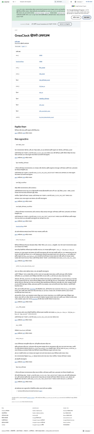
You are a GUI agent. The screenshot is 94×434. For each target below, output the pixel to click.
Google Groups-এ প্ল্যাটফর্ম (39, 420)
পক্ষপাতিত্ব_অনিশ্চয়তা (44, 98)
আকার (40, 55)
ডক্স (13, 1)
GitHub (3, 424)
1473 (23, 320)
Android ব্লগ (35, 415)
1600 (23, 302)
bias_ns (41, 92)
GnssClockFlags (20, 61)
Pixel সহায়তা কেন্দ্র (67, 413)
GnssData (35, 299)
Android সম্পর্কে (5, 430)
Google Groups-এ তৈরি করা (39, 422)
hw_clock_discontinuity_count (46, 117)
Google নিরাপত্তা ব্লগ (37, 417)
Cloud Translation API (43, 24)
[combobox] (61, 1)
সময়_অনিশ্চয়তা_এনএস (44, 80)
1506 (23, 382)
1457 (23, 333)
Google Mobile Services (68, 420)
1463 (23, 234)
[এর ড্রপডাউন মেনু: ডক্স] (16, 2)
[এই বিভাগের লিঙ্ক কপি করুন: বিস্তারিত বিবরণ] (27, 127)
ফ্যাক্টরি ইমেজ (4, 420)
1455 (23, 133)
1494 (23, 362)
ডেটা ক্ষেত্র (17, 41)
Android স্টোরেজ (5, 410)
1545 (23, 177)
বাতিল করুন (76, 17)
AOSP (16, 30)
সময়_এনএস (42, 74)
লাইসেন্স (26, 430)
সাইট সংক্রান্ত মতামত (40, 430)
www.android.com (67, 417)
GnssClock (32, 289)
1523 (23, 261)
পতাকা (40, 61)
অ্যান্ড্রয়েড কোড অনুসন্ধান (25, 1)
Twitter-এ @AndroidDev (38, 413)
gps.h (23, 46)
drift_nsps (41, 105)
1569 (23, 221)
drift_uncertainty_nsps (44, 111)
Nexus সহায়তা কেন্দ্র (67, 415)
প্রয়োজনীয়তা (4, 413)
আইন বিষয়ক (19, 430)
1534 (23, 157)
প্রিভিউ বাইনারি (5, 417)
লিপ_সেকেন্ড (42, 67)
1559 (23, 201)
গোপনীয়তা (31, 430)
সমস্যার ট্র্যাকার (66, 424)
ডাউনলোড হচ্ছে (5, 415)
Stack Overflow (66, 422)
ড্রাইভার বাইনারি (5, 422)
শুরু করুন (86, 17)
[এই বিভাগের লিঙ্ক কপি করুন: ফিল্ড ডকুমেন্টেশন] (29, 139)
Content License (30, 397)
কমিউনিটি (13, 430)
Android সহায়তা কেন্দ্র (68, 410)
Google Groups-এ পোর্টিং (38, 424)
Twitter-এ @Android (37, 410)
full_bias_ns (42, 86)
